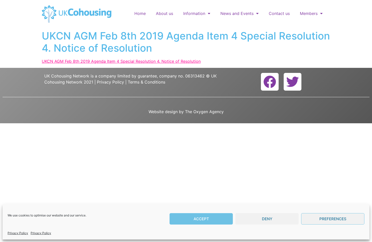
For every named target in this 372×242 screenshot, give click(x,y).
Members (309, 13)
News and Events (237, 13)
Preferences (332, 218)
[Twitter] (292, 82)
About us (164, 13)
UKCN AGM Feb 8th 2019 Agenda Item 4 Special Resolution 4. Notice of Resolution (121, 61)
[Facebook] (270, 82)
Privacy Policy (18, 233)
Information (194, 13)
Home (140, 13)
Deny (267, 218)
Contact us (279, 13)
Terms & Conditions (146, 82)
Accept (201, 218)
